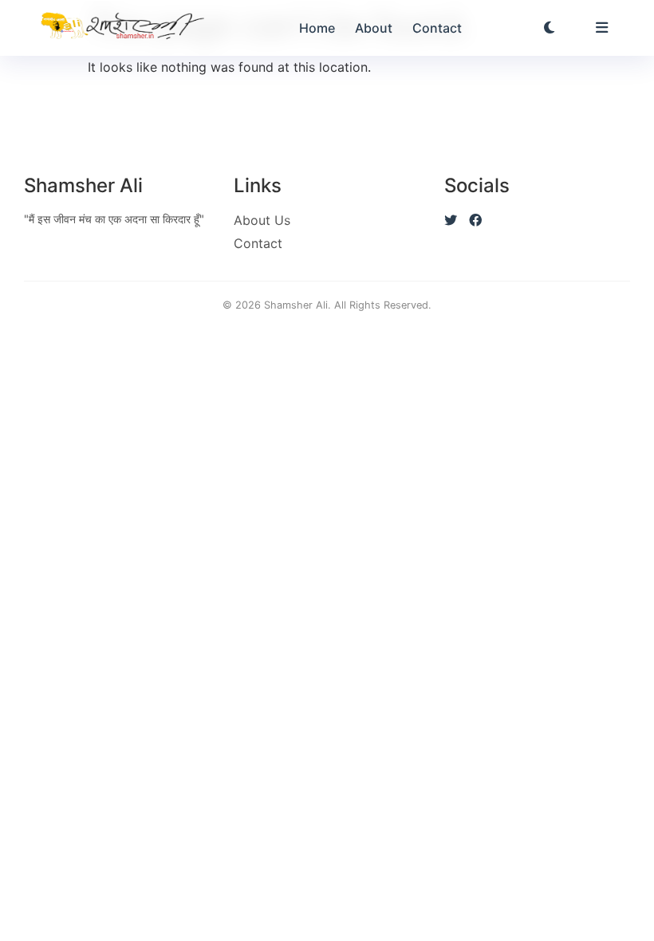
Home (317, 28)
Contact (437, 28)
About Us (262, 220)
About (373, 28)
